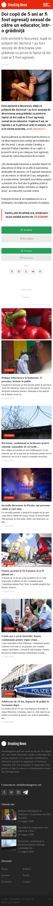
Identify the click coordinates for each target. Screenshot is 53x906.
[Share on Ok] (26, 271)
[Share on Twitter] (40, 271)
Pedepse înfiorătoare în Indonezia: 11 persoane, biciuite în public (34, 814)
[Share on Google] (19, 271)
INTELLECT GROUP (10, 902)
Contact (27, 881)
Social (26, 875)
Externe (25, 297)
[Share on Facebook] (12, 271)
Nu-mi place (27, 239)
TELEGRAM (40, 216)
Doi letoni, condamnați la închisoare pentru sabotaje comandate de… (31, 844)
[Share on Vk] (33, 271)
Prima (4, 868)
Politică (27, 868)
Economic (6, 881)
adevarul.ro (39, 128)
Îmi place (28, 230)
